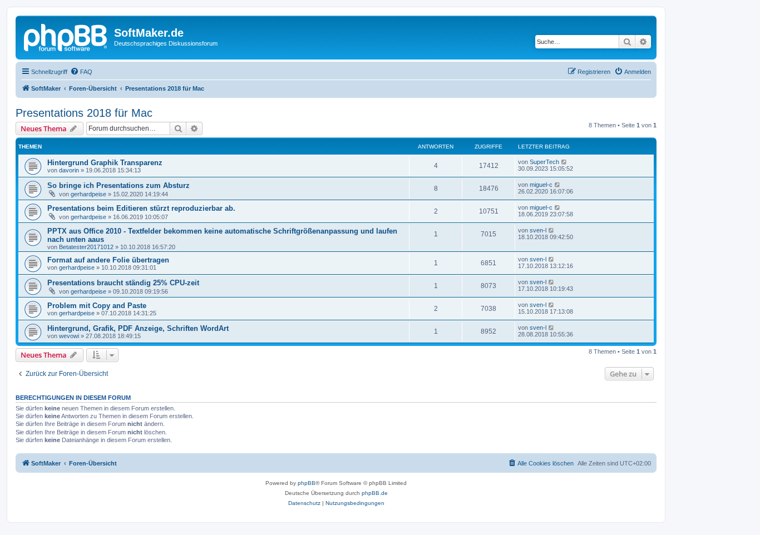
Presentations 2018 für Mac (84, 113)
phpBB (306, 483)
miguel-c (541, 184)
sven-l (538, 230)
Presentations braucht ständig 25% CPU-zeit (123, 283)
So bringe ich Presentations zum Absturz (118, 185)
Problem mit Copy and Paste (96, 305)
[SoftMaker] (66, 36)
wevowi (69, 336)
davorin (69, 170)
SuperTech (544, 161)
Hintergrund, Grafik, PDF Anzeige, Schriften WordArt (138, 328)
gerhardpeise (88, 194)
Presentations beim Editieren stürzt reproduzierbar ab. (141, 208)
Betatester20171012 (86, 247)
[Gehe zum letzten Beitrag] (564, 161)
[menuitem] (81, 71)
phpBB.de (375, 493)
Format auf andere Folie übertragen (108, 260)
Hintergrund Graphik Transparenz (104, 162)
